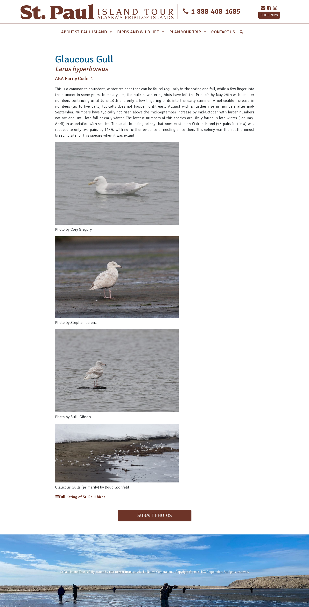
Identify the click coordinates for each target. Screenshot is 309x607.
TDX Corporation (120, 572)
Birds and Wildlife (138, 32)
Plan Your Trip (185, 32)
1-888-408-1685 (215, 11)
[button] (241, 31)
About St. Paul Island (84, 32)
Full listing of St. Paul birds (82, 497)
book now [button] (269, 15)
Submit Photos (154, 515)
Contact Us (223, 32)
